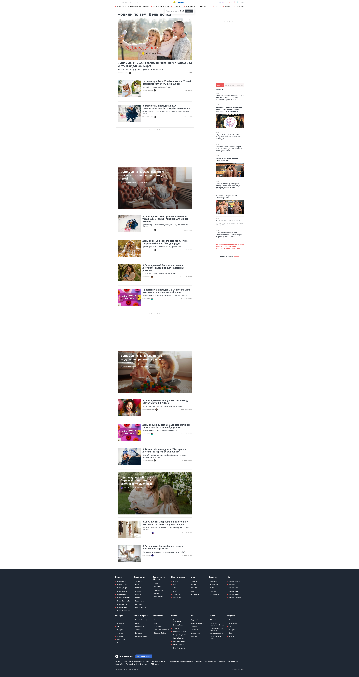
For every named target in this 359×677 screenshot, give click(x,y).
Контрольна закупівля (161, 6)
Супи (230, 626)
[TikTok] (237, 2)
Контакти (222, 661)
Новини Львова (122, 594)
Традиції (194, 626)
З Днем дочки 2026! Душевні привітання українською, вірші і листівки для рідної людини (165, 219)
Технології (194, 581)
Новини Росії (233, 588)
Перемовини (139, 626)
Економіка (240, 6)
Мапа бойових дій (141, 620)
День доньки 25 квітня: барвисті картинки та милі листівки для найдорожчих (166, 426)
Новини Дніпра (122, 588)
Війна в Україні (141, 616)
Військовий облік (160, 633)
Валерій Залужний (179, 635)
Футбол (175, 581)
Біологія (194, 588)
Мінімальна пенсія (216, 633)
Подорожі (120, 630)
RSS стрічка (155, 664)
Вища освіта (139, 601)
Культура (120, 633)
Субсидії (138, 591)
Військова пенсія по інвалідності (217, 629)
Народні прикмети (197, 623)
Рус (242, 2)
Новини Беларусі (235, 597)
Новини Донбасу (122, 604)
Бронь (156, 623)
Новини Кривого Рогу (124, 601)
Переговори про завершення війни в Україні (133, 6)
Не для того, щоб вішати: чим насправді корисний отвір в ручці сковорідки (228, 137)
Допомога (138, 604)
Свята (192, 616)
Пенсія (212, 616)
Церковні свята (196, 620)
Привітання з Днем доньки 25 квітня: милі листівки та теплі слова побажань (166, 291)
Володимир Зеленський (177, 620)
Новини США (233, 584)
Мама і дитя (214, 581)
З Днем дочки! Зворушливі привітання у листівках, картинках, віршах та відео (165, 523)
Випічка (231, 620)
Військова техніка (141, 636)
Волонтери (139, 633)
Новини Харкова (122, 584)
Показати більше (226, 256)
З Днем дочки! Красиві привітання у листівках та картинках (162, 547)
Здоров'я (213, 577)
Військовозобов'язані (161, 630)
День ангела (195, 633)
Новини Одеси (122, 591)
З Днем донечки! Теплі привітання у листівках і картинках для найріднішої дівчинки (163, 267)
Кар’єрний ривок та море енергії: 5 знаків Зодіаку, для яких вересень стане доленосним (229, 149)
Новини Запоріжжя (123, 597)
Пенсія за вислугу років (216, 637)
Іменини (194, 636)
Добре (189, 11)
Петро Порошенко (179, 641)
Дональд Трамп (178, 625)
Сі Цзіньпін (176, 628)
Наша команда (233, 661)
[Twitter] (232, 2)
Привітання (121, 643)
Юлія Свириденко (179, 648)
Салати (231, 633)
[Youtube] (229, 2)
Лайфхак (120, 636)
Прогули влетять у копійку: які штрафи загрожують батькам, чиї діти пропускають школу (228, 186)
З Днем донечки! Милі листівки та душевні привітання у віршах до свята (143, 359)
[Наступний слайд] (245, 6)
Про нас (118, 661)
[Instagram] (234, 2)
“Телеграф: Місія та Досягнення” (197, 6)
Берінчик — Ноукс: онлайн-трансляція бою (227, 197)
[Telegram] (226, 2)
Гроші (156, 583)
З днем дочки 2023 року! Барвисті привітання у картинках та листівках (137, 480)
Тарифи (156, 593)
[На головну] (179, 2)
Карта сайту (119, 664)
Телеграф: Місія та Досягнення (137, 664)
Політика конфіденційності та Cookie (136, 661)
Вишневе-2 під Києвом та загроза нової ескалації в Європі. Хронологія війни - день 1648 (230, 246)
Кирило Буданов (178, 638)
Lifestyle (119, 616)
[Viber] (223, 2)
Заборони (194, 630)
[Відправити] (137, 2)
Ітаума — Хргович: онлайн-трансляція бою (227, 159)
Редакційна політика (159, 661)
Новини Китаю (234, 594)
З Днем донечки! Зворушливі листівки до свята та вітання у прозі (165, 401)
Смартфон (195, 594)
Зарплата (138, 581)
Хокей (175, 591)
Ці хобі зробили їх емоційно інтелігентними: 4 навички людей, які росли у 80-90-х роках (229, 235)
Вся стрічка (220, 90)
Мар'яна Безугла (178, 644)
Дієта (212, 588)
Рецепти (231, 616)
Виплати (138, 588)
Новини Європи (234, 581)
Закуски (231, 636)
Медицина (138, 594)
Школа (137, 597)
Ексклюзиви (177, 6)
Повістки (157, 620)
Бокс (174, 584)
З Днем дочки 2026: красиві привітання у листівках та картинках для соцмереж (155, 64)
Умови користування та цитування (181, 661)
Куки (181, 11)
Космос (193, 584)
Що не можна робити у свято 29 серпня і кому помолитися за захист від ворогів (230, 223)
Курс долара (158, 596)
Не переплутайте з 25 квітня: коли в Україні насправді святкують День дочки (166, 82)
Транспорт (157, 587)
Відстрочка (158, 626)
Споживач (120, 623)
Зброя (137, 630)
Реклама (199, 661)
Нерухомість (158, 590)
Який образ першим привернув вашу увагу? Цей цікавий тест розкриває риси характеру (229, 109)
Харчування (214, 584)
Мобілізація (158, 616)
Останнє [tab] (220, 85)
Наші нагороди (210, 661)
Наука (192, 577)
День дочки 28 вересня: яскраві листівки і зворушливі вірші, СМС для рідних (166, 242)
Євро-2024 (176, 594)
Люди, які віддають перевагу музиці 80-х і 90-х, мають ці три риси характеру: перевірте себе (230, 98)
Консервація (233, 623)
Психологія (214, 591)
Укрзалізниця (158, 600)
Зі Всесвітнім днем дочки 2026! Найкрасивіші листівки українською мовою (166, 107)
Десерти (232, 630)
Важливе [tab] (240, 85)
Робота (137, 584)
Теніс (174, 588)
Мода (118, 626)
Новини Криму (122, 607)
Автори (218, 6)
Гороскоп (228, 6)
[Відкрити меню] (116, 2)
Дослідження (214, 594)
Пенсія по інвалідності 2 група (217, 624)
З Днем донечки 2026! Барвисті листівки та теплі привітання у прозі (142, 175)
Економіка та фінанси (159, 578)
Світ (229, 577)
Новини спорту (178, 577)
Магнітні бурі (121, 639)
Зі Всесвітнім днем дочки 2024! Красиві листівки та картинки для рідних (164, 450)
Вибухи (137, 623)
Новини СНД (233, 591)
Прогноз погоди (140, 607)
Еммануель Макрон (179, 631)
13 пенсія (213, 620)
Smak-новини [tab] (229, 85)
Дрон (193, 591)
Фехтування (177, 597)
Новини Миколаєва (123, 611)
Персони (175, 616)
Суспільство (139, 577)
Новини (118, 577)
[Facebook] (220, 2)
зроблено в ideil (238, 669)
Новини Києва (121, 581)
